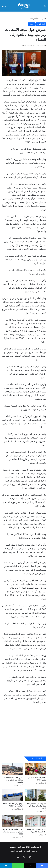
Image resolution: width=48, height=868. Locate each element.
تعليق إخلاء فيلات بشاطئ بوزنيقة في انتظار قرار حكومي (13, 779)
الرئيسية (41, 19)
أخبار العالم (33, 19)
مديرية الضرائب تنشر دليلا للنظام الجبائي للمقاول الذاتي (36, 805)
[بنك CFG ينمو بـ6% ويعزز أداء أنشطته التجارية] (35, 821)
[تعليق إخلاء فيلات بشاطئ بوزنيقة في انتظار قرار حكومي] (12, 769)
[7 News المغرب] (24, 6)
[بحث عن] (45, 7)
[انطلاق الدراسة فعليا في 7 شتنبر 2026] (35, 769)
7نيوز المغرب (40, 45)
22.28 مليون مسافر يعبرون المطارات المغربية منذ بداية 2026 (12, 831)
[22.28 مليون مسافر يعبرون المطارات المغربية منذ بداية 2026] (12, 821)
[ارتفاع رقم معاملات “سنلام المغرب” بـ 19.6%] (12, 795)
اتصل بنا (27, 851)
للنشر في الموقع (16, 851)
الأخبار (31, 24)
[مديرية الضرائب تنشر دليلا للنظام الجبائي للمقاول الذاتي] (35, 795)
